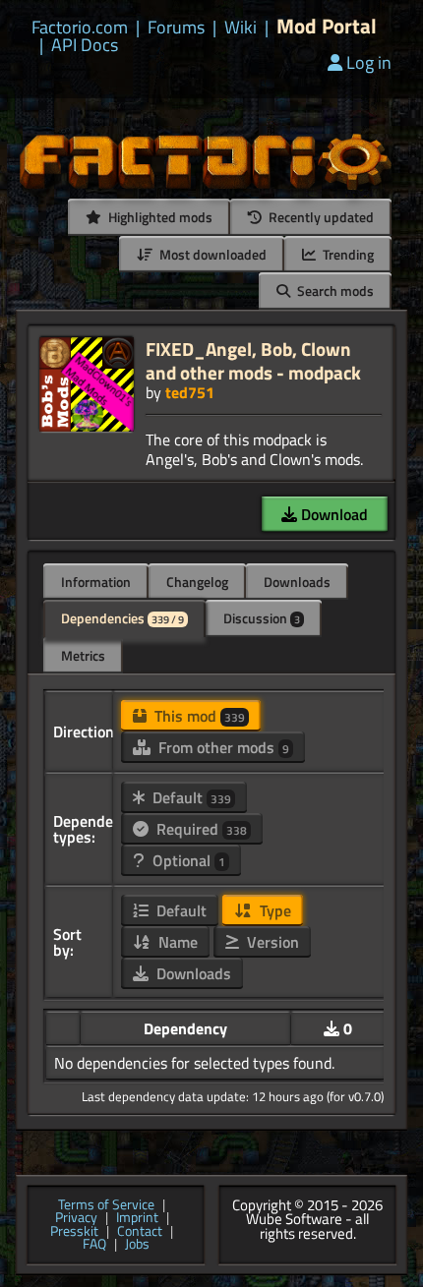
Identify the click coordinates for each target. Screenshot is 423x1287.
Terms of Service (106, 1205)
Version (271, 942)
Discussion (261, 618)
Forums (176, 27)
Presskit (74, 1232)
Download (332, 514)
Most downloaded (211, 254)
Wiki (240, 27)
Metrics (83, 655)
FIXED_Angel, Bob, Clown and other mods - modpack (253, 360)
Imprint (137, 1218)
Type (273, 910)
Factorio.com (79, 27)
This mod (198, 716)
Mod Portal (326, 26)
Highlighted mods (158, 216)
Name (176, 942)
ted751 (189, 392)
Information (96, 581)
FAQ (94, 1245)
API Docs (84, 45)
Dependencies (122, 618)
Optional (187, 860)
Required (199, 829)
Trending (347, 254)
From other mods (221, 747)
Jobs (137, 1245)
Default (190, 797)
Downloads (297, 581)
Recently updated (320, 216)
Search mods (334, 290)
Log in (369, 62)
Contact (139, 1232)
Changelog (197, 581)
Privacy (76, 1218)
